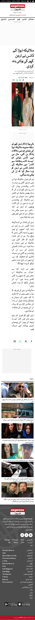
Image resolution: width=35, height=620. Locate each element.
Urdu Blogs (6, 571)
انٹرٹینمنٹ (29, 566)
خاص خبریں (11, 19)
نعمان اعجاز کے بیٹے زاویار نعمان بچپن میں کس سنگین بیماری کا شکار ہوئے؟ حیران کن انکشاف (19, 500)
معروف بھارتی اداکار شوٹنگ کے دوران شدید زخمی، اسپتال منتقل (18, 421)
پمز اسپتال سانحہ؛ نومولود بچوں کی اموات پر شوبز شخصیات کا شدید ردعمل (18, 441)
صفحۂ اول (31, 19)
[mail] (14, 341)
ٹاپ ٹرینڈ (30, 571)
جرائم (31, 598)
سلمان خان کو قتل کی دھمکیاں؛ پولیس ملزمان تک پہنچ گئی (18, 400)
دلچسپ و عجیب (28, 574)
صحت (31, 577)
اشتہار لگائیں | (12, 15)
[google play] (11, 605)
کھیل (18, 19)
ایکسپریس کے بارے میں (30, 542)
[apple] (24, 605)
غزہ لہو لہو (30, 555)
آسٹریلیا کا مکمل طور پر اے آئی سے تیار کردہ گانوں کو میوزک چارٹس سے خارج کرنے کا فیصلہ (19, 480)
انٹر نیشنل (30, 561)
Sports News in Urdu (9, 555)
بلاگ (31, 590)
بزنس (31, 593)
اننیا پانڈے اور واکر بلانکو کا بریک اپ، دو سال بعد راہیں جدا (18, 461)
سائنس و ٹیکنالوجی (27, 587)
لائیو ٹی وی (18, 15)
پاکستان (4, 19)
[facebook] (31, 341)
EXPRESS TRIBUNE (6, 1)
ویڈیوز (31, 595)
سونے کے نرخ (29, 579)
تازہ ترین (24, 19)
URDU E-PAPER (16, 1)
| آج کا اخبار (23, 15)
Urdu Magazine (7, 569)
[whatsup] (20, 341)
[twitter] (25, 341)
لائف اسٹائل (29, 569)
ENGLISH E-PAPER (26, 1)
